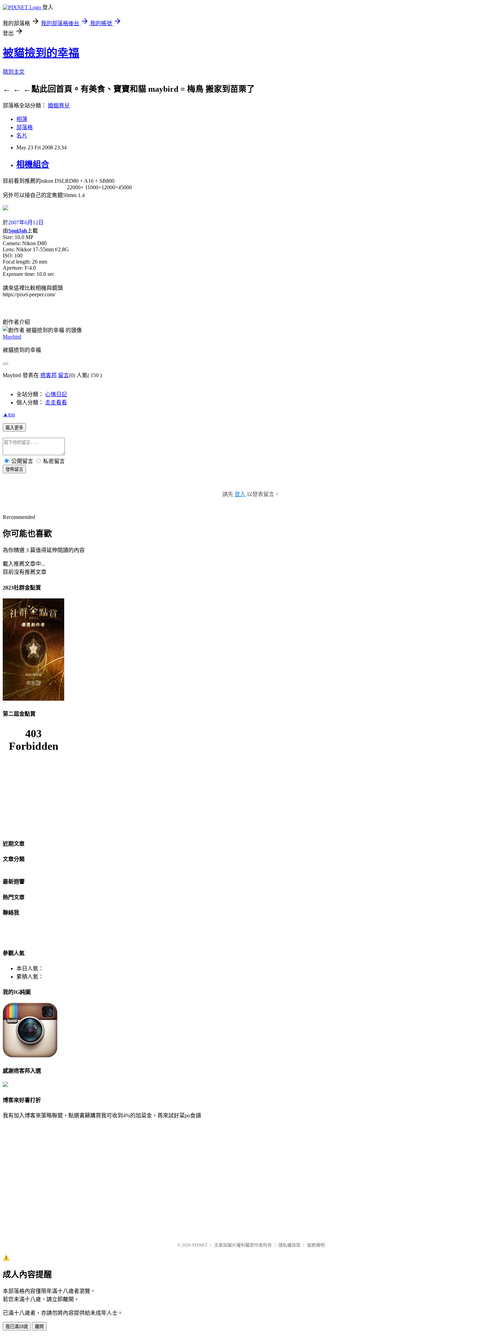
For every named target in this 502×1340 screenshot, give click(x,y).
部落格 (24, 127)
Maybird (12, 337)
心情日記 (56, 394)
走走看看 (56, 402)
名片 (21, 135)
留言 (63, 375)
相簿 (21, 119)
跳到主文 (14, 72)
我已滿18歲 (16, 1326)
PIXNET (200, 1245)
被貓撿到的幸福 (41, 53)
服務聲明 (316, 1245)
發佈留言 (14, 469)
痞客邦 (48, 375)
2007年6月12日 (26, 222)
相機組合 (32, 164)
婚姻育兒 (59, 105)
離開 (39, 1326)
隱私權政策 (289, 1245)
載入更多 (14, 427)
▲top (9, 414)
